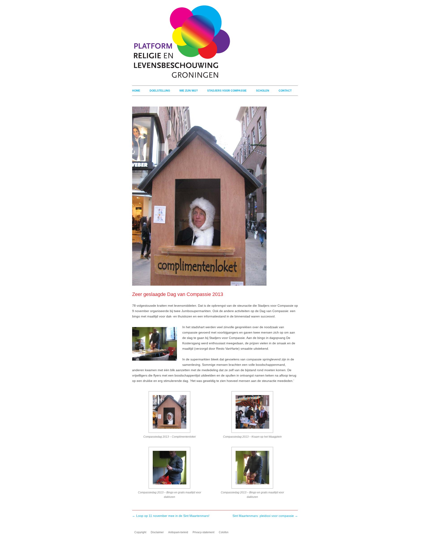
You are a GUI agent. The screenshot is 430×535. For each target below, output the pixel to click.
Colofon (223, 532)
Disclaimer (157, 532)
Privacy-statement (203, 532)
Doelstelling (160, 90)
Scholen (262, 90)
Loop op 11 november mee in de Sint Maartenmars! (170, 516)
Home (136, 90)
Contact (285, 90)
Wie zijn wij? (188, 90)
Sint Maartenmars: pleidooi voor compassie (265, 516)
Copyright (140, 532)
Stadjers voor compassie (227, 90)
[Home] (181, 78)
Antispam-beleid (178, 532)
